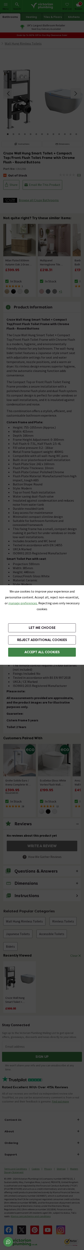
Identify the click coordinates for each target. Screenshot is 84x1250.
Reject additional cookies (42, 640)
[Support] (8, 1242)
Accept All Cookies (42, 652)
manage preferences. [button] (23, 603)
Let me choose (42, 628)
